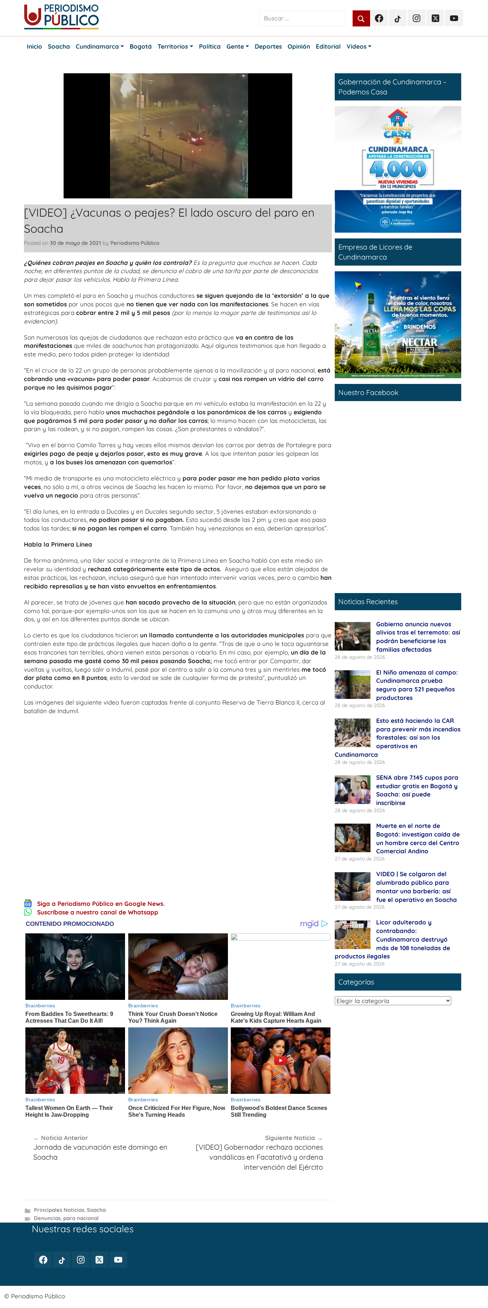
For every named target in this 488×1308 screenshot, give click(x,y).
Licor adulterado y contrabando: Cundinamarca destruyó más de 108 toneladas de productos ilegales (392, 939)
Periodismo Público (134, 243)
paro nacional (81, 1218)
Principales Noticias (59, 1209)
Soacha (96, 1209)
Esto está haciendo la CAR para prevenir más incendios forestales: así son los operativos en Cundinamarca (397, 737)
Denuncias (47, 1218)
